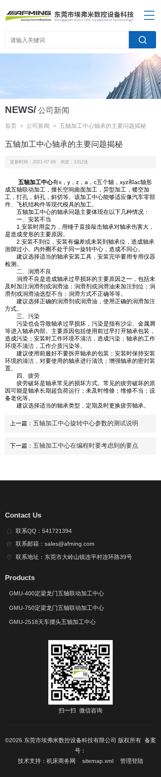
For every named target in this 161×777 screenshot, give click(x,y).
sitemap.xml (98, 761)
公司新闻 (38, 126)
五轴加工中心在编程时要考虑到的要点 (85, 445)
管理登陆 (131, 761)
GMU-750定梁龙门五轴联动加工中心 (56, 608)
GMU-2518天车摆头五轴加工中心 (52, 622)
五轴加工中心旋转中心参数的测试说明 (85, 423)
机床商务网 (61, 761)
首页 (11, 126)
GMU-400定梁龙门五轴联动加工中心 (56, 593)
